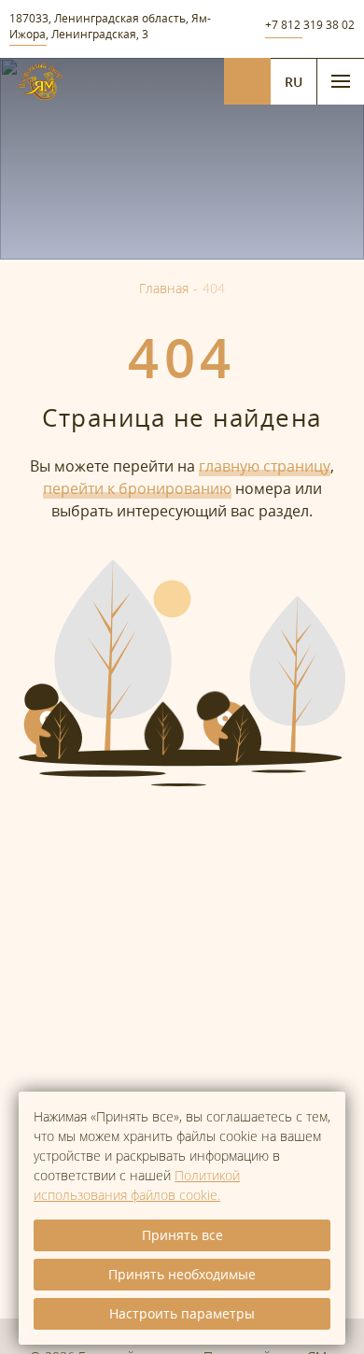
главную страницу (264, 466)
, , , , (110, 26)
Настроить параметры (182, 1313)
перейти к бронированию (137, 488)
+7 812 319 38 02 (310, 25)
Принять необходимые (182, 1274)
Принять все (182, 1235)
